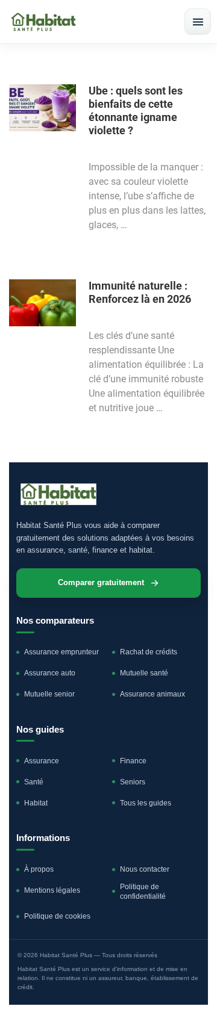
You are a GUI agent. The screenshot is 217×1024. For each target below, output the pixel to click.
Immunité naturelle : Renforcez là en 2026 (140, 292)
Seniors (132, 782)
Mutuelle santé (144, 673)
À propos (39, 869)
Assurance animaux (152, 694)
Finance (133, 761)
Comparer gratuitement (101, 583)
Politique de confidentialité (143, 891)
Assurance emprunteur (61, 652)
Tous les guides (145, 803)
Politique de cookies (57, 916)
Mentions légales (52, 890)
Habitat (36, 803)
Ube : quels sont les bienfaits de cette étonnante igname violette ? (136, 110)
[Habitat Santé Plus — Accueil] (43, 22)
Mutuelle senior (49, 694)
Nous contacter (144, 869)
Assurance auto (49, 673)
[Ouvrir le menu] (197, 21)
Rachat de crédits (148, 652)
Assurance (41, 761)
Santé (33, 782)
